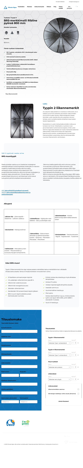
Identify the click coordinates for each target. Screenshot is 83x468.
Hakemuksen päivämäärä (9, 398)
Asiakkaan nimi (6, 336)
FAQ (55, 6)
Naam (49, 340)
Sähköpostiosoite (6, 354)
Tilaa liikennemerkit (11, 94)
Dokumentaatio (39, 6)
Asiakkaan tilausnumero (9, 380)
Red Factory (42, 444)
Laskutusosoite (6, 363)
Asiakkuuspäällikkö (7, 389)
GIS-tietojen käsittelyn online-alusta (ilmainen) (62, 393)
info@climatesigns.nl (74, 1)
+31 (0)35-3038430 (60, 1)
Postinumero (5, 371)
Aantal (74, 340)
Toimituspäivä (24, 398)
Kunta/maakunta (6, 327)
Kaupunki (23, 371)
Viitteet (49, 6)
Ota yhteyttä (69, 7)
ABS (15, 190)
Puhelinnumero (6, 345)
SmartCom (55, 444)
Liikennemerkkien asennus (56, 389)
